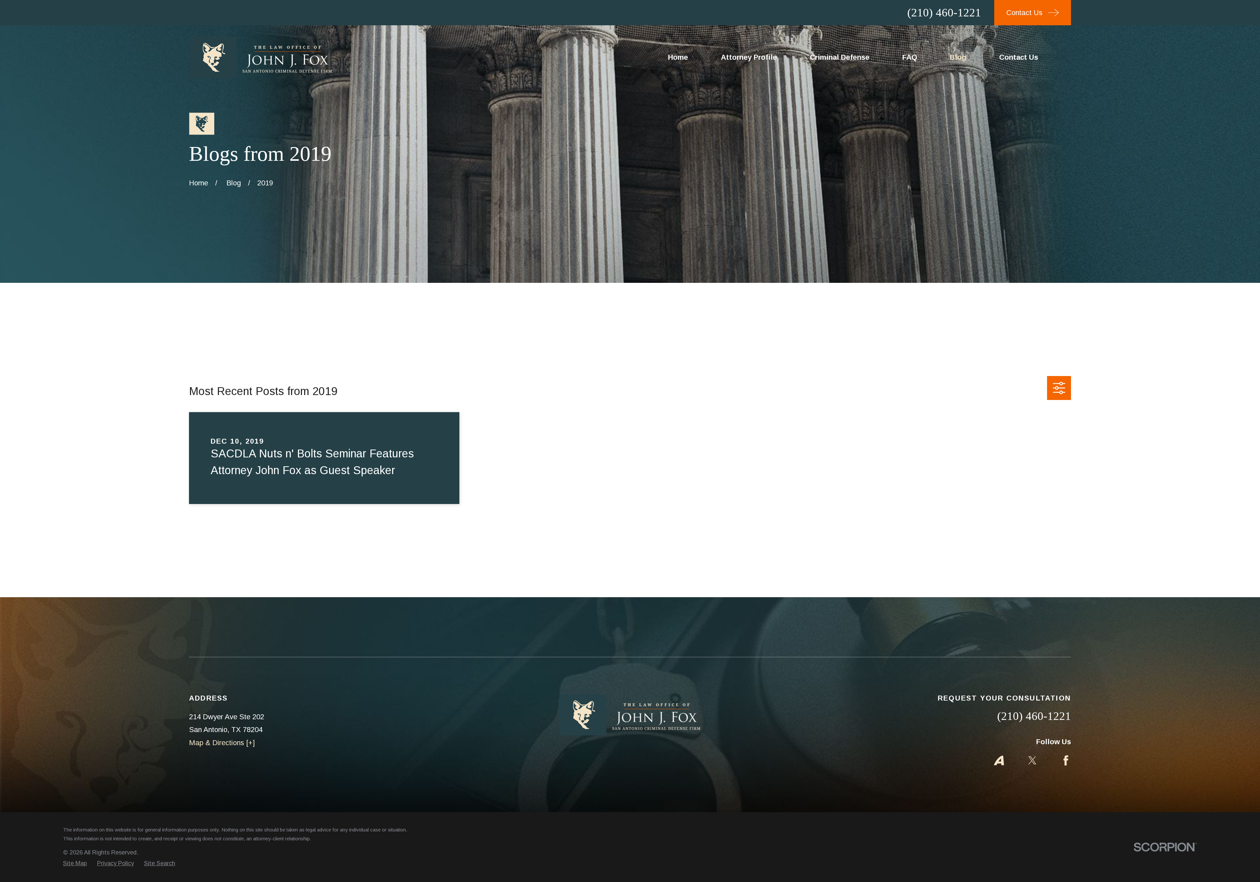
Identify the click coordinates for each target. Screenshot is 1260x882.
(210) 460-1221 (944, 12)
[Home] (260, 57)
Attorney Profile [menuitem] (749, 57)
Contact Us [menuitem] (1018, 57)
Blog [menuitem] (958, 57)
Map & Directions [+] (222, 743)
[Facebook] (1066, 760)
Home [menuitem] (678, 57)
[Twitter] (1032, 760)
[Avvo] (999, 760)
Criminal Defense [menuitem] (840, 57)
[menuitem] (75, 863)
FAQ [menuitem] (909, 57)
